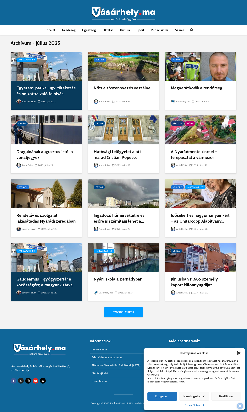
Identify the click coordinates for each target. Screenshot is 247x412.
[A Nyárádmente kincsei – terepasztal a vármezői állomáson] (200, 129)
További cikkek (123, 312)
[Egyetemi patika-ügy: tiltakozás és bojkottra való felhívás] (46, 66)
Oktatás (107, 30)
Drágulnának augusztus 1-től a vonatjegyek (44, 154)
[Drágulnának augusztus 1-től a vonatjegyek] (46, 129)
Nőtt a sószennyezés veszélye (122, 88)
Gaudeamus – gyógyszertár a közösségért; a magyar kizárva (44, 281)
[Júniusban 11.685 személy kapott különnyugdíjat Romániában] (200, 257)
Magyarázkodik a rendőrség (196, 88)
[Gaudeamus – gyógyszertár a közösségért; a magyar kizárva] (46, 257)
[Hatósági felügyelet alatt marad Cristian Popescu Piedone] (123, 129)
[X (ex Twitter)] (21, 381)
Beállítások (226, 396)
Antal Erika (104, 101)
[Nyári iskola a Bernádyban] (123, 257)
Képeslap (177, 123)
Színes (179, 30)
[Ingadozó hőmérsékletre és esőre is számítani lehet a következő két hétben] (123, 193)
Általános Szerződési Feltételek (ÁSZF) (116, 365)
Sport (140, 30)
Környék (100, 59)
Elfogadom (162, 396)
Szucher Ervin (29, 101)
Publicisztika (159, 30)
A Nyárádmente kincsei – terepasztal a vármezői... (194, 154)
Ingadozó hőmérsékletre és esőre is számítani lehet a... (119, 218)
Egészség (89, 30)
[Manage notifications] (240, 406)
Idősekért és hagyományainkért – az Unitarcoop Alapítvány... (200, 218)
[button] (239, 353)
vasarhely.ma (183, 101)
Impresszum (99, 349)
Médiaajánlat (100, 373)
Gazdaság (69, 30)
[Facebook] (13, 381)
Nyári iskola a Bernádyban (118, 279)
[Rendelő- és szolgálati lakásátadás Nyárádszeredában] (46, 193)
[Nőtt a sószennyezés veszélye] (123, 66)
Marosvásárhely (27, 59)
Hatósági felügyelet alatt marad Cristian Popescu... (117, 154)
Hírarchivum (99, 381)
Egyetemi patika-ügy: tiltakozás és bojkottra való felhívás (46, 90)
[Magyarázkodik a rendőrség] (200, 66)
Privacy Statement (194, 405)
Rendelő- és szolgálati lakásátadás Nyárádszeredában (46, 218)
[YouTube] (35, 381)
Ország (22, 123)
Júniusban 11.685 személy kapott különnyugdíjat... (194, 281)
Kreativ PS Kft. (126, 403)
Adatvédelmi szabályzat (107, 357)
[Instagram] (28, 381)
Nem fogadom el (194, 396)
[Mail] (43, 381)
